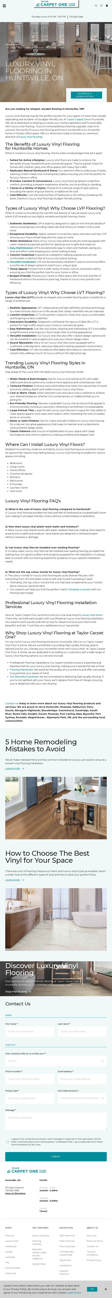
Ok (92, 1289)
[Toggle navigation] (4, 6)
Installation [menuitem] (65, 1265)
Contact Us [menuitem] (92, 1246)
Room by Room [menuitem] (95, 1241)
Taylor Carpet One (78, 119)
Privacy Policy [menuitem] (94, 1260)
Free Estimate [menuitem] (12, 1268)
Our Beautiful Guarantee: (24, 676)
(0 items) (107, 6)
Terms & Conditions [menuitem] (92, 1253)
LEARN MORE (12, 768)
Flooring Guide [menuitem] (67, 1246)
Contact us (11, 703)
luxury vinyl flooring (30, 136)
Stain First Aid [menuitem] (67, 1241)
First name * (11, 1024)
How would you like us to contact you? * (25, 1054)
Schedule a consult (80, 589)
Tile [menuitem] (7, 1262)
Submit (56, 1156)
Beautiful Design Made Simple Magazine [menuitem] (39, 1254)
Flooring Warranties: (22, 669)
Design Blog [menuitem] (38, 1264)
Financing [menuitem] (10, 1273)
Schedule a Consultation (84, 95)
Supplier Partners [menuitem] (64, 1272)
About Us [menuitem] (91, 1235)
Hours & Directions (15, 1193)
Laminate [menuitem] (10, 1257)
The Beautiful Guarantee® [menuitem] (67, 1253)
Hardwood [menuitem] (10, 1246)
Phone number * (13, 1071)
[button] (96, 6)
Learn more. (74, 1292)
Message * (10, 1110)
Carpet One (11, 44)
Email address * (65, 1071)
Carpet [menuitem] (8, 1251)
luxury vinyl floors (92, 615)
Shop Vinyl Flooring (16, 991)
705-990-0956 (76, 17)
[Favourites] (101, 6)
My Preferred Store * (68, 1091)
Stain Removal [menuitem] (67, 1235)
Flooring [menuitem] (9, 1235)
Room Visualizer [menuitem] (40, 1235)
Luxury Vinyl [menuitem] (11, 1241)
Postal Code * (12, 1091)
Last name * (64, 1024)
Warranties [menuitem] (65, 1260)
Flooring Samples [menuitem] (36, 1242)
